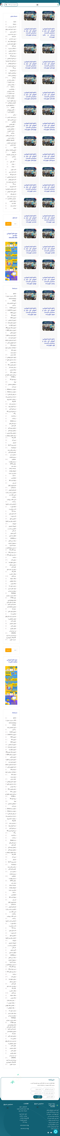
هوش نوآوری (13, 628)
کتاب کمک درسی (12, 172)
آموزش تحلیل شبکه (12, 323)
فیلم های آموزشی (12, 490)
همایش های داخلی (12, 611)
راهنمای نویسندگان (12, 428)
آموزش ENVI (13, 313)
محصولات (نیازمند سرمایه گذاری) (12, 544)
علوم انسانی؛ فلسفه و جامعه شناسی (11, 144)
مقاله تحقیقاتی (13, 581)
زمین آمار (14, 440)
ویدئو (15, 208)
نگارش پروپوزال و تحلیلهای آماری (10, 111)
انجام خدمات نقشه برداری (13, 354)
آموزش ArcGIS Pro (12, 310)
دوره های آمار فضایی (11, 58)
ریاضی (14, 115)
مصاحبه (14, 557)
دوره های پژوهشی (12, 63)
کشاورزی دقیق (13, 519)
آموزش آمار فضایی (12, 320)
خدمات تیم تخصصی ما (11, 397)
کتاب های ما (13, 516)
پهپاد (15, 382)
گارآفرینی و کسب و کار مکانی (12, 530)
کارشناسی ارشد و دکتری (11, 504)
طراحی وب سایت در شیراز (12, 474)
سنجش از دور (13, 455)
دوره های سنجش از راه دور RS (11, 67)
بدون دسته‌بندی (12, 39)
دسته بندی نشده (12, 53)
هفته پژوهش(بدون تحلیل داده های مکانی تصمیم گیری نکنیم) (11, 602)
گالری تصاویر (13, 533)
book (15, 22)
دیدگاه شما (13, 416)
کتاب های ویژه (13, 186)
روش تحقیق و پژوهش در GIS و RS (10, 436)
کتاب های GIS (13, 174)
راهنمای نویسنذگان (12, 430)
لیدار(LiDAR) (13, 538)
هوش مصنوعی (13, 623)
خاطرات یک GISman (11, 389)
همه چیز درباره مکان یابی (10, 616)
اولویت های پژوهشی (11, 357)
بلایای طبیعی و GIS (12, 365)
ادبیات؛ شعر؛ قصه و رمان (11, 29)
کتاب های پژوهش (12, 179)
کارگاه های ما (13, 506)
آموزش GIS (13, 315)
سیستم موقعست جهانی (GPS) (12, 463)
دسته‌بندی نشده (12, 404)
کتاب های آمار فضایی (11, 177)
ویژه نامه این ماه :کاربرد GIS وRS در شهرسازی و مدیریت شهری (11, 637)
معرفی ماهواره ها (12, 562)
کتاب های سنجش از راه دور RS (11, 183)
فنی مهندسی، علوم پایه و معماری (11, 155)
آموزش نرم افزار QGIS (11, 330)
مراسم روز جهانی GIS (11, 555)
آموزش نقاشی (13, 333)
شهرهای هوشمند (12, 471)
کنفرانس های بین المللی (11, 521)
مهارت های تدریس (12, 588)
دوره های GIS (13, 56)
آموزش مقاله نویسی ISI (11, 328)
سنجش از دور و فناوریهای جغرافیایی (10, 139)
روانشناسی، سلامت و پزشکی (12, 76)
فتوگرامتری (13, 478)
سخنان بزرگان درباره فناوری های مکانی (12, 451)
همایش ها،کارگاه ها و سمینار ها (11, 608)
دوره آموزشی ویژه (12, 406)
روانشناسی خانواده (12, 73)
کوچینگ (14, 524)
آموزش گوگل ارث (12, 325)
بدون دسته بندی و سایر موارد (12, 35)
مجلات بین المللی (12, 541)
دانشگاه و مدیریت (12, 48)
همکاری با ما (13, 614)
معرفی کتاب (13, 560)
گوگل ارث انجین (12, 536)
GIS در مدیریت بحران (11, 296)
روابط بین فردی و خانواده (11, 86)
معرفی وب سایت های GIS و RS (11, 570)
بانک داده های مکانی (11, 360)
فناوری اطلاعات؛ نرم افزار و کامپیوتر (11, 151)
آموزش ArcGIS (13, 308)
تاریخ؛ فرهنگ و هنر (12, 41)
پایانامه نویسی (13, 370)
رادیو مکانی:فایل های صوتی (12, 424)
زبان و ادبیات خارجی (11, 117)
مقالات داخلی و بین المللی (13, 575)
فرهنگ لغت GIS (12, 480)
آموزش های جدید (12, 338)
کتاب (15, 159)
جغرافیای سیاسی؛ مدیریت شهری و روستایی (10, 131)
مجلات (13, 164)
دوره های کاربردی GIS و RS (11, 412)
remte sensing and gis (12, 300)
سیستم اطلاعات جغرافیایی (12, 458)
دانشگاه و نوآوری (12, 51)
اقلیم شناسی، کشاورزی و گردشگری (10, 125)
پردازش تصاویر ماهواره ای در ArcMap (10, 376)
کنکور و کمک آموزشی (11, 191)
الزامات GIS (13, 350)
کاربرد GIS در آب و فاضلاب (12, 496)
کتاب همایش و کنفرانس (11, 189)
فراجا (15, 147)
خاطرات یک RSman (11, 392)
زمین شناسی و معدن (10, 135)
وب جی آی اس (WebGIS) (12, 632)
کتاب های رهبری (12, 514)
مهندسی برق (13, 206)
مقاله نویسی (13, 583)
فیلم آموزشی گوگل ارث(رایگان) (12, 486)
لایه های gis (13, 194)
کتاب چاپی (12, 161)
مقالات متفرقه (13, 578)
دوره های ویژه (13, 70)
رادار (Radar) (13, 421)
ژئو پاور (14, 442)
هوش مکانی (13, 626)
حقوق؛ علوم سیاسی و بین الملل (11, 45)
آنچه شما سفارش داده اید (10, 340)
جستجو (8, 224)
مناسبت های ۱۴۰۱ (12, 586)
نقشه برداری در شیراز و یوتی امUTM (11, 597)
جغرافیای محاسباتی (12, 384)
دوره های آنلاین (12, 409)
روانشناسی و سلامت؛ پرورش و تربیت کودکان (10, 91)
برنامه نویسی (13, 362)
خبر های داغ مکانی (12, 394)
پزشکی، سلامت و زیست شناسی (10, 81)
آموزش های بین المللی (11, 335)
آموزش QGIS (13, 318)
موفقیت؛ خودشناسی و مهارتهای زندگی (9, 97)
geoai (14, 293)
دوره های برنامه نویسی (11, 61)
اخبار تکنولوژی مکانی (11, 343)
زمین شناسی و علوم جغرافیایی (12, 121)
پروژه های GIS (13, 379)
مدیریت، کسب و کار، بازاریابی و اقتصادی (11, 197)
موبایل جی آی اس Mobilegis (12, 592)
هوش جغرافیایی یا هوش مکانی (12, 620)
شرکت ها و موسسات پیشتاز (12, 467)
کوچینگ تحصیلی (12, 526)
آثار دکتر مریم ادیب (12, 27)
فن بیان (14, 483)
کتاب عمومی (13, 169)
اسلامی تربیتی (13, 32)
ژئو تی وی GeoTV (12, 445)
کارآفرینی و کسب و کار (11, 492)
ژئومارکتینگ (13, 448)
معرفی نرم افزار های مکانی (13, 566)
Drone (14, 24)
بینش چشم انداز (12, 367)
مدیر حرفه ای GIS (12, 552)
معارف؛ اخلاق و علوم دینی (13, 202)
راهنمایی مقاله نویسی (11, 433)
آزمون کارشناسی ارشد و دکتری (11, 304)
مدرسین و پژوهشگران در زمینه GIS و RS (11, 549)
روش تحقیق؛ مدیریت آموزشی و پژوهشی (11, 102)
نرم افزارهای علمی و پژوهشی (10, 106)
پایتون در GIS (13, 372)
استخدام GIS (13, 345)
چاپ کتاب (14, 387)
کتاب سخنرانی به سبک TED (12, 510)
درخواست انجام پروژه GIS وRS (11, 400)
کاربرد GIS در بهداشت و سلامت (11, 500)
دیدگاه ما (14, 418)
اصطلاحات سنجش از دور (11, 348)
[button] (37, 5)
